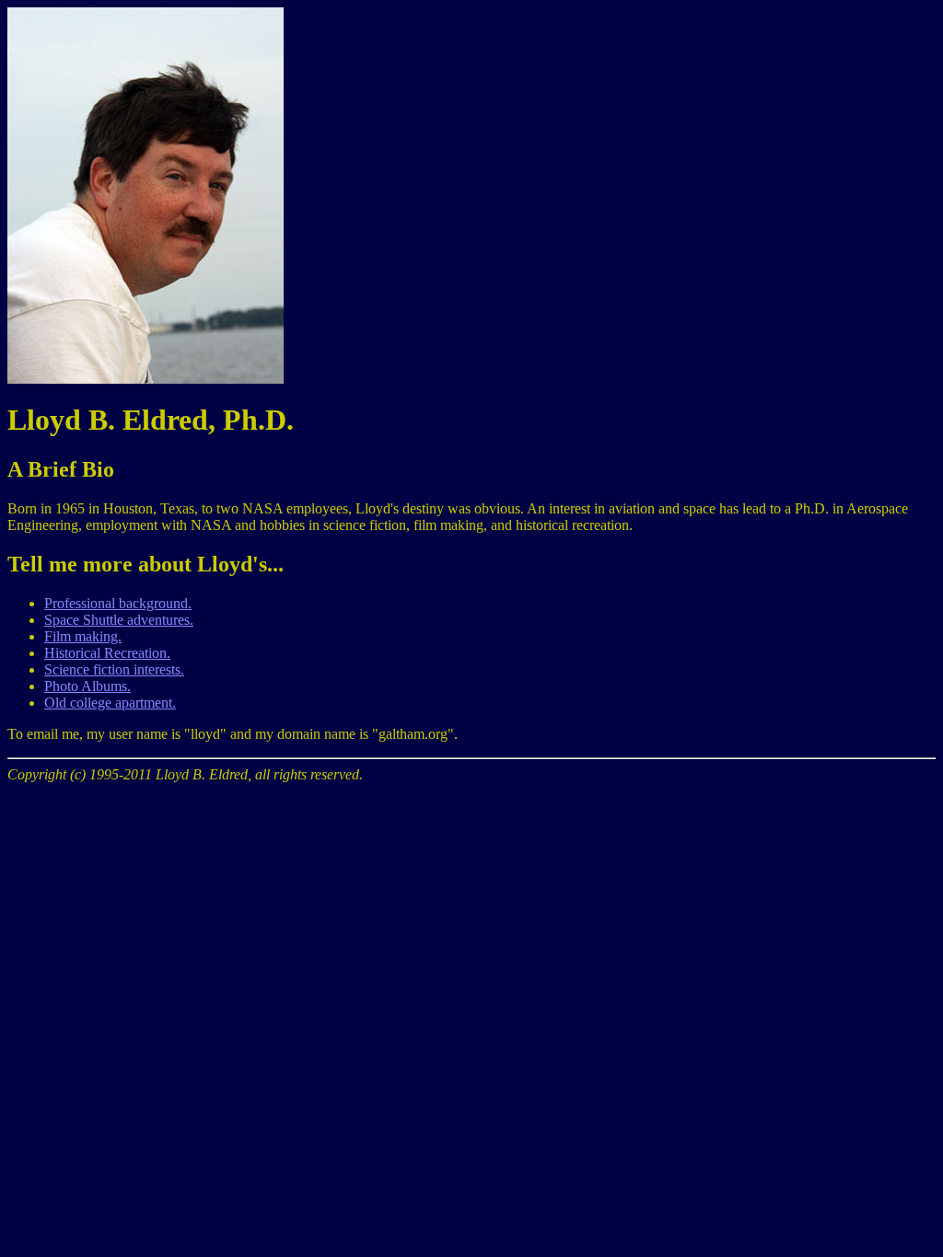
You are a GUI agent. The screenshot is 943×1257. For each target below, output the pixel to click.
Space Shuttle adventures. (118, 620)
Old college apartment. (110, 702)
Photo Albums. (87, 686)
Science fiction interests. (114, 669)
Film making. (83, 636)
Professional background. (118, 603)
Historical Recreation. (107, 653)
